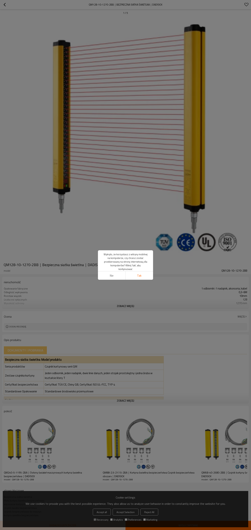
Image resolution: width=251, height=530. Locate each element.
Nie (112, 275)
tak (139, 275)
